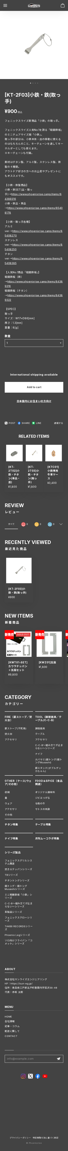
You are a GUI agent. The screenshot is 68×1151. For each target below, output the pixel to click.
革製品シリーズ (13, 911)
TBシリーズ (11, 874)
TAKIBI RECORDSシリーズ (19, 928)
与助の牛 (40, 803)
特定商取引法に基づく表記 (45, 1138)
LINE (38, 423)
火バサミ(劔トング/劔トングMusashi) (48, 761)
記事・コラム (12, 1026)
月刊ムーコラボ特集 (47, 838)
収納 (7, 792)
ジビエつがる (42, 797)
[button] (30, 83)
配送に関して (12, 1031)
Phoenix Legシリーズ (17, 935)
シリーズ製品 (13, 852)
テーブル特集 (43, 824)
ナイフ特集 (11, 838)
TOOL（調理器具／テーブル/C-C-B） (48, 718)
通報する (58, 423)
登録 (58, 1059)
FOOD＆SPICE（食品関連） (49, 782)
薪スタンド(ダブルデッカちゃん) (48, 770)
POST (12, 423)
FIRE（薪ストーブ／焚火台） (18, 718)
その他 (8, 814)
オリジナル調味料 (45, 792)
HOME (8, 1016)
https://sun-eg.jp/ (22, 983)
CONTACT (11, 1036)
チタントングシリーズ (17, 880)
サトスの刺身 (42, 809)
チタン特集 (11, 824)
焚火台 (8, 733)
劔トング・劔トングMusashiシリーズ (16, 887)
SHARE (26, 423)
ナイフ (39, 753)
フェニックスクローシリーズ (18, 919)
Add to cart (34, 387)
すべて (11, 524)
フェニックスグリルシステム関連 (18, 862)
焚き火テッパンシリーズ (18, 869)
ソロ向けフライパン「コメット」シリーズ (18, 942)
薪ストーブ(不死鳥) (15, 728)
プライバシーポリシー (20, 1138)
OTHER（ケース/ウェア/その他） (18, 782)
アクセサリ (11, 739)
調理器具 (40, 728)
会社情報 (10, 1021)
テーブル (40, 733)
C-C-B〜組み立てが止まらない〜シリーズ (49, 747)
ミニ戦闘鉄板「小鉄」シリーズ (18, 896)
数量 (8, 336)
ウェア (8, 803)
